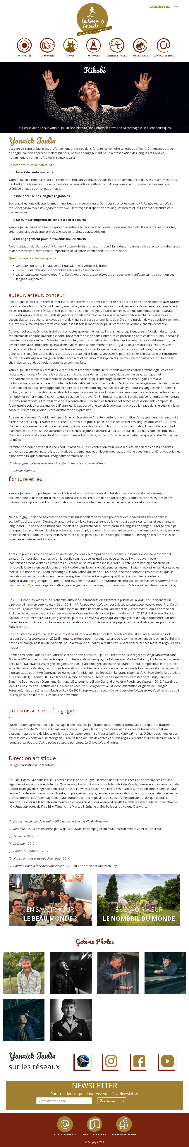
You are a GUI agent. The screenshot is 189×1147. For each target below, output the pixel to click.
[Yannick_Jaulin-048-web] (165, 973)
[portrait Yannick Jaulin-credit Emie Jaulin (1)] (23, 973)
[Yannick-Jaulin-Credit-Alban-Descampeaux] (118, 973)
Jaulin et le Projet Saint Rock (66, 634)
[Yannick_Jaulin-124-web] (23, 1020)
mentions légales (94, 1134)
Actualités (24, 55)
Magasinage (140, 55)
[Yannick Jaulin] (94, 19)
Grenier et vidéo (117, 55)
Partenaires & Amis (124, 1134)
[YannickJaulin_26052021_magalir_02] (71, 973)
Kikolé (70, 55)
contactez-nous (65, 1134)
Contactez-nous (164, 55)
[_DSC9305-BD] (71, 1020)
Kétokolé (94, 55)
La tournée (47, 55)
